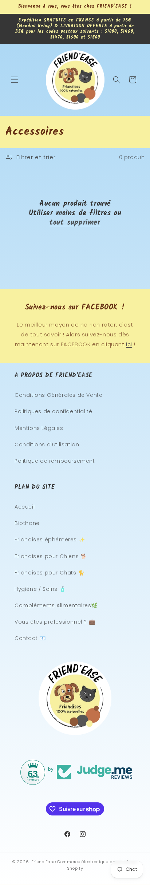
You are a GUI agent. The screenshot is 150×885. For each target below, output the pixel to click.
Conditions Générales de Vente (58, 395)
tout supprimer (75, 223)
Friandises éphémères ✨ (50, 539)
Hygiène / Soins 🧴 (40, 589)
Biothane (27, 523)
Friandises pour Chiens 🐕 (51, 556)
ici (129, 344)
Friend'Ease (43, 862)
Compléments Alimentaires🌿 (56, 605)
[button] (15, 80)
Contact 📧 (30, 638)
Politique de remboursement (55, 461)
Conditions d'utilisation (47, 444)
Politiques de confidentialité (53, 411)
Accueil (25, 506)
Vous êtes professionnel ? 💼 (55, 621)
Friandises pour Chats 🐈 (49, 572)
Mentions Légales (39, 428)
